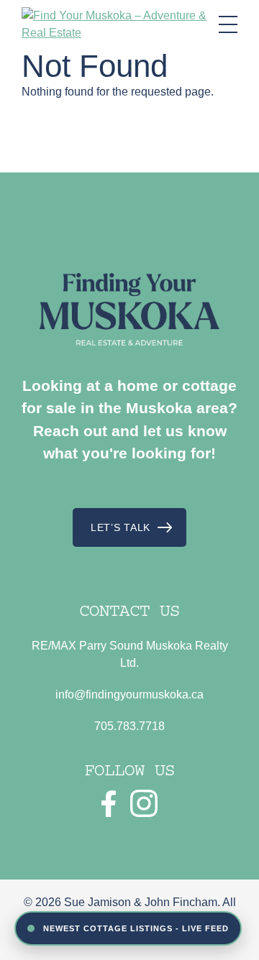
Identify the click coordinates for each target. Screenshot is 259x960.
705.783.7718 (129, 726)
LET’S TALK (120, 527)
